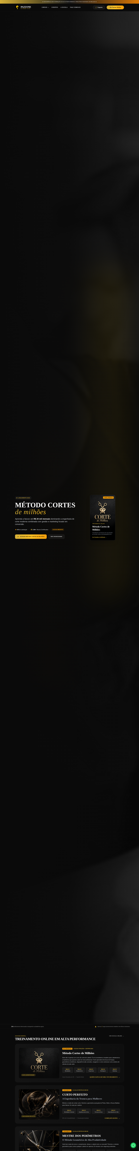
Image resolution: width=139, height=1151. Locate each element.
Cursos (44, 7)
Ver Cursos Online (115, 7)
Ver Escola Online (116, 1036)
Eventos (55, 7)
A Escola (64, 7)
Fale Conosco (75, 7)
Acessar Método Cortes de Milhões (32, 536)
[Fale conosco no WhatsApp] (133, 1145)
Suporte (100, 7)
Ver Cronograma (56, 536)
